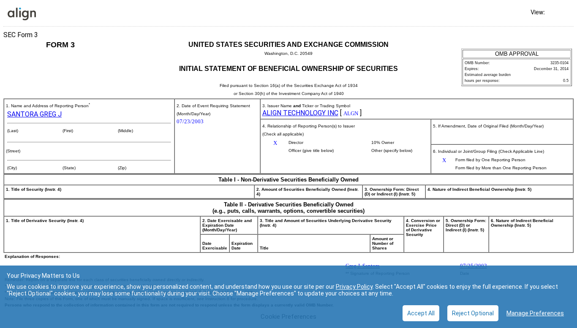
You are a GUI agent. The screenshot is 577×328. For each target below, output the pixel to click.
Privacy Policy (354, 286)
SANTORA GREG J (34, 114)
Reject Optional (473, 313)
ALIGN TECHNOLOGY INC (300, 113)
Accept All (421, 313)
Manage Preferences (535, 313)
